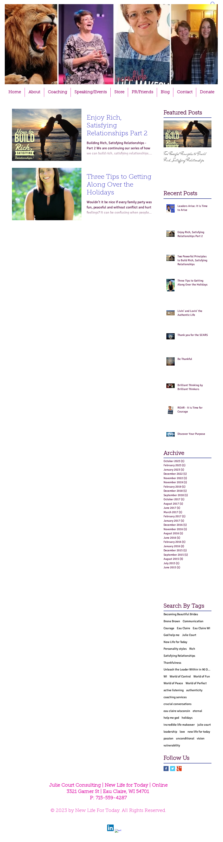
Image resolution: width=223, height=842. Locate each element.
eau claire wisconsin (177, 711)
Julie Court (189, 635)
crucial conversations (177, 704)
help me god (171, 718)
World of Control (180, 676)
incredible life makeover (179, 725)
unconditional (185, 738)
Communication (193, 621)
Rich (192, 649)
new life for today (199, 732)
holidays (187, 718)
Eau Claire (183, 628)
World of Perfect (196, 683)
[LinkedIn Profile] (110, 828)
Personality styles (175, 649)
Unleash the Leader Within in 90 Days (187, 669)
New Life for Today (175, 642)
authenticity (194, 690)
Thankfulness (172, 663)
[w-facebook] (118, 832)
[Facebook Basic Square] (166, 768)
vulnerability (172, 745)
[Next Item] (204, 134)
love (182, 732)
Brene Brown (172, 621)
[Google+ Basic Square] (179, 768)
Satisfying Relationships (179, 656)
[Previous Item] (170, 134)
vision (200, 738)
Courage (169, 628)
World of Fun (201, 676)
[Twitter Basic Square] (172, 768)
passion (168, 738)
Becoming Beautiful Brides (181, 614)
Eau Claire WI (201, 628)
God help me (171, 635)
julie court (204, 725)
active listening (174, 690)
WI (165, 676)
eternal (197, 711)
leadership (170, 732)
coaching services (175, 697)
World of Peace (173, 683)
